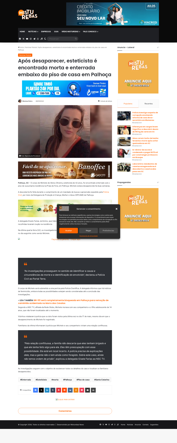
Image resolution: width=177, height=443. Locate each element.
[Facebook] (35, 390)
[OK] (76, 390)
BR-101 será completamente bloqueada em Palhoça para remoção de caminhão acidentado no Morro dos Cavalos (63, 302)
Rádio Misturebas (70, 31)
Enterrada (26, 379)
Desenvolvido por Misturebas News (70, 425)
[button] (116, 209)
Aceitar (68, 230)
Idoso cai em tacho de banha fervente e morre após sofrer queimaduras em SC (145, 140)
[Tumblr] (52, 390)
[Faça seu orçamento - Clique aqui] (65, 246)
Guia (56, 31)
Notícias (32, 31)
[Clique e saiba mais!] (65, 88)
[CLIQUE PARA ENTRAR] (65, 400)
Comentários (65, 411)
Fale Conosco (89, 31)
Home (22, 31)
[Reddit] (64, 390)
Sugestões (154, 425)
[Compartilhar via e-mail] (87, 390)
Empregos (46, 31)
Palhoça (68, 379)
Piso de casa (83, 379)
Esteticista (42, 379)
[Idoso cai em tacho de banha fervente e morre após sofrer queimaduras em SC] (124, 141)
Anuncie (138, 425)
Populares (128, 103)
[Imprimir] (93, 390)
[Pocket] (81, 390)
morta (55, 379)
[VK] (70, 390)
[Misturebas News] (27, 14)
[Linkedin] (47, 390)
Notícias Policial (31, 47)
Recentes (149, 103)
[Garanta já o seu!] (65, 170)
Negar (88, 230)
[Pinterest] (58, 390)
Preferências (108, 230)
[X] (41, 390)
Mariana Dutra (27, 101)
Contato (146, 425)
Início (22, 47)
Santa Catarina (102, 379)
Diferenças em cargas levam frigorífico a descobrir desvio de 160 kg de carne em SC (145, 129)
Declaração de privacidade (88, 236)
